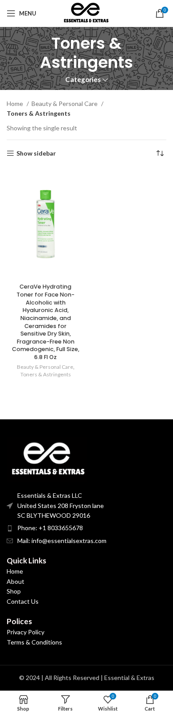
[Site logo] (86, 12)
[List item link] (86, 528)
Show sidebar (36, 153)
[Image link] (46, 458)
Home (15, 103)
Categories (83, 79)
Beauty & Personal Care (65, 103)
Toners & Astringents (45, 374)
